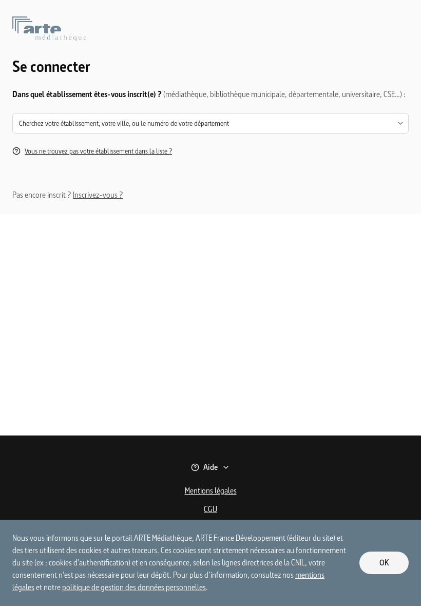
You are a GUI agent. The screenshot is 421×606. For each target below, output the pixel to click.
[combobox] (210, 123)
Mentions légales (211, 490)
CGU (210, 509)
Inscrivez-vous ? (98, 195)
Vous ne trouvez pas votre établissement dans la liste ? (98, 151)
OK (384, 562)
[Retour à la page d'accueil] (210, 37)
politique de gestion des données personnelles (134, 587)
